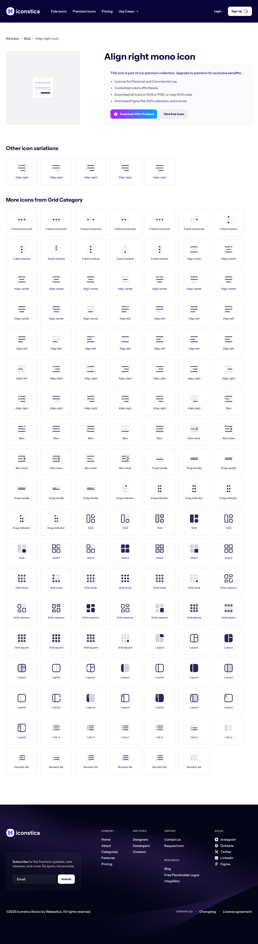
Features (108, 858)
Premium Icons (84, 11)
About (106, 846)
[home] (23, 11)
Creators (139, 852)
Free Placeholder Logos (181, 875)
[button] (130, 11)
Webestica (53, 912)
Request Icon (174, 846)
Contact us (172, 839)
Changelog (207, 912)
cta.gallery (172, 881)
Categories (109, 852)
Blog (167, 869)
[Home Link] (23, 833)
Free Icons (59, 11)
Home (105, 839)
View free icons (174, 114)
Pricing (107, 11)
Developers (141, 846)
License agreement (237, 912)
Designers (140, 839)
